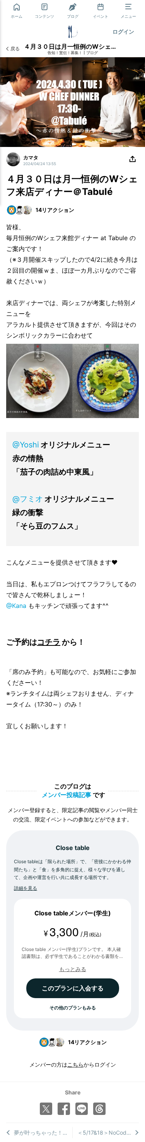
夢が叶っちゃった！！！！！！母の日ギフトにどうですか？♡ (43, 1132)
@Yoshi (25, 444)
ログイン (123, 31)
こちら (75, 1064)
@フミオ (27, 499)
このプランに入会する (73, 988)
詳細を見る (25, 888)
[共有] (132, 159)
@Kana (16, 605)
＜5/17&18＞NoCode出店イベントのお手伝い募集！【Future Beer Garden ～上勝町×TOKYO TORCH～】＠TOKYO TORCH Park (108, 1132)
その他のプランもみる (72, 1008)
